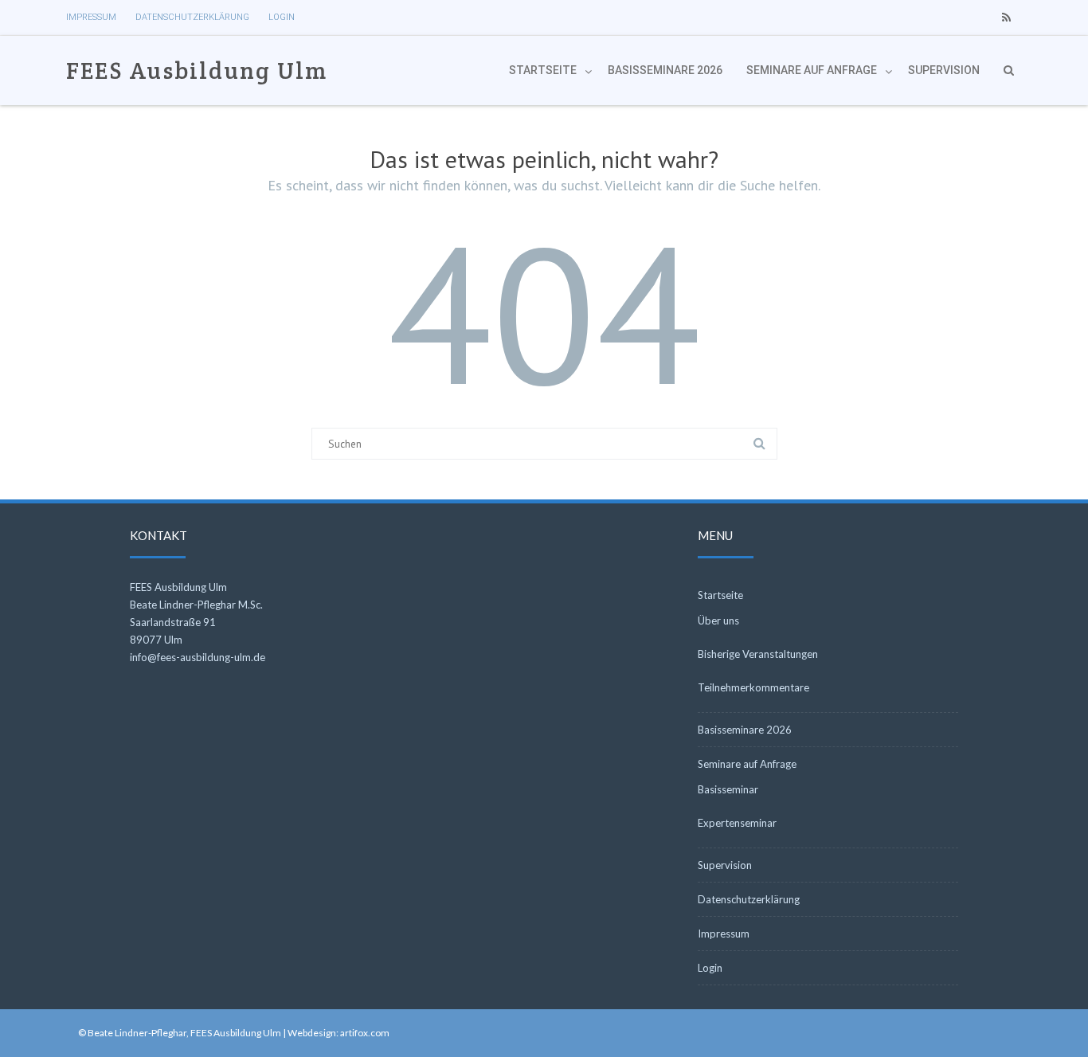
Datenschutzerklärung (192, 17)
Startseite (543, 70)
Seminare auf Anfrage (811, 70)
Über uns (718, 620)
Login (281, 17)
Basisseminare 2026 (665, 70)
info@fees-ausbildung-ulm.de (197, 657)
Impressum (91, 17)
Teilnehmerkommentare (753, 687)
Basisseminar (728, 789)
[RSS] (1006, 17)
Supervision (944, 70)
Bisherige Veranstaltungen (758, 654)
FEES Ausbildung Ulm (196, 70)
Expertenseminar (737, 822)
